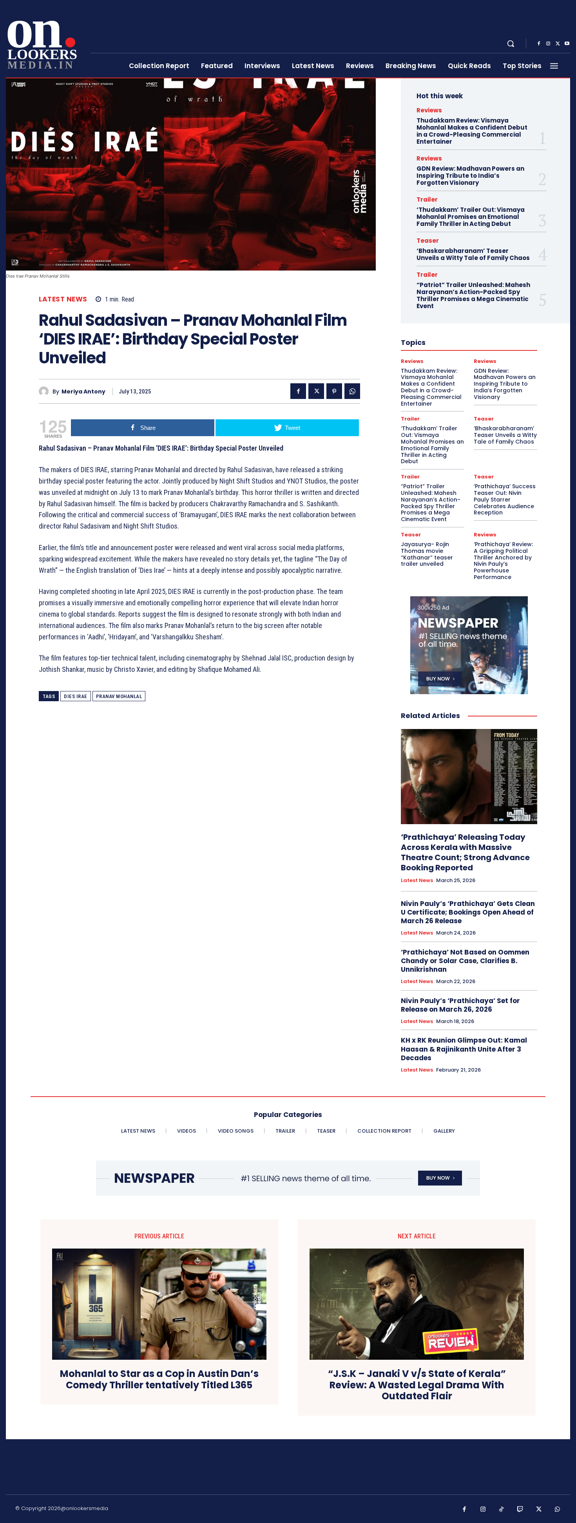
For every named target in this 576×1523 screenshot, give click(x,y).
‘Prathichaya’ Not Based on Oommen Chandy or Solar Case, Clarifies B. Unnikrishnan (465, 960)
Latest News (63, 299)
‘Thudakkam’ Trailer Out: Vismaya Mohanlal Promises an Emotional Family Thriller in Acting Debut (471, 217)
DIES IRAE (75, 696)
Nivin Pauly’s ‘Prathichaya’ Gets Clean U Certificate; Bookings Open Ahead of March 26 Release (468, 912)
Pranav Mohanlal (119, 696)
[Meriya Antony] (46, 391)
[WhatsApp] (352, 391)
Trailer (427, 199)
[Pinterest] (334, 391)
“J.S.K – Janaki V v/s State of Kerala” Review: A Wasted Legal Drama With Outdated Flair (417, 1385)
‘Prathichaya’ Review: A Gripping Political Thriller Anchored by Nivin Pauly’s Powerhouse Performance (503, 560)
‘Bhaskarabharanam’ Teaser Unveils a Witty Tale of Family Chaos (473, 254)
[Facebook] (538, 44)
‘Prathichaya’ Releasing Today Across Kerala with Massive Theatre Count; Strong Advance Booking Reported (465, 852)
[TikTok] (501, 1509)
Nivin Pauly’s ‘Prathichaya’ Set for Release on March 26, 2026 (460, 1005)
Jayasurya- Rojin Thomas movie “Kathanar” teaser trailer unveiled (427, 554)
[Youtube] (567, 44)
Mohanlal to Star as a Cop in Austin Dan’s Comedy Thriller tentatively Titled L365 (159, 1379)
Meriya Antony (83, 391)
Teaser (428, 241)
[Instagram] (548, 44)
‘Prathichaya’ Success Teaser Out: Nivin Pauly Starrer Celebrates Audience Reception (505, 499)
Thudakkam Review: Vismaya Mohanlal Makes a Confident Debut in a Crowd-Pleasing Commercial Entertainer (472, 131)
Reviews (429, 110)
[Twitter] (557, 44)
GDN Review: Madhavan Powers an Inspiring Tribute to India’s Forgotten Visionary (470, 175)
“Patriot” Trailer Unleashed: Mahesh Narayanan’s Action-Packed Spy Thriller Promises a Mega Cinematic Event (473, 295)
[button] (510, 43)
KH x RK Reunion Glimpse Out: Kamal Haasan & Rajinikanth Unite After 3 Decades (464, 1049)
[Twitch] (520, 1509)
